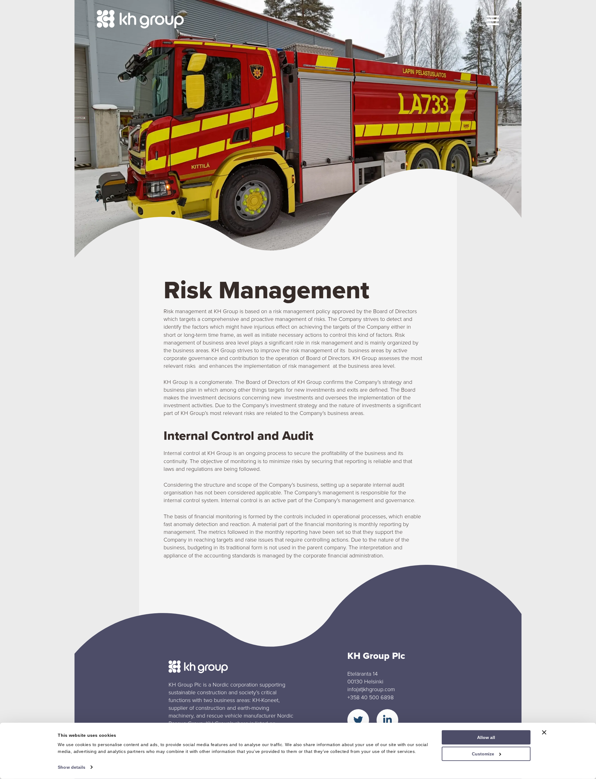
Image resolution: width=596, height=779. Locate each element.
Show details (71, 767)
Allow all (486, 737)
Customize (483, 753)
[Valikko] (492, 20)
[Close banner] (544, 732)
